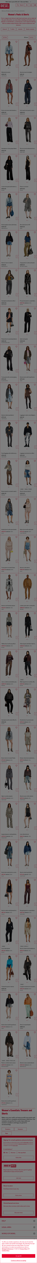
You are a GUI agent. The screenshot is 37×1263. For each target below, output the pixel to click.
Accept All (18, 1256)
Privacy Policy (23, 1248)
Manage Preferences (7, 1248)
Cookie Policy (5, 1250)
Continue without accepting (18, 1260)
